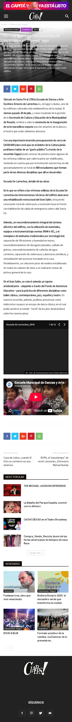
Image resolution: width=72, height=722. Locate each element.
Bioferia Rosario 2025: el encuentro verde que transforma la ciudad (51, 599)
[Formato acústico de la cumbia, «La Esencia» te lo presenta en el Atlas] (53, 619)
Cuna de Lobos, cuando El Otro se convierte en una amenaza (17, 461)
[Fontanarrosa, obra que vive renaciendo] (19, 582)
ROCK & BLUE (10, 633)
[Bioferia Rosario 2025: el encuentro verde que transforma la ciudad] (53, 582)
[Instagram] (31, 713)
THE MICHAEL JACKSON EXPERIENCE (45, 486)
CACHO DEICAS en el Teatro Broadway (45, 519)
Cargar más (35, 552)
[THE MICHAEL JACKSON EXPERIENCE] (12, 490)
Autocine (9, 591)
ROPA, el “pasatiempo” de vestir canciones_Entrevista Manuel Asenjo (53, 461)
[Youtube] (49, 713)
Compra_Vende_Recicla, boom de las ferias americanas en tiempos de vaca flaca (46, 540)
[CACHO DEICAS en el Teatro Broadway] (12, 524)
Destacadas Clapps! (19, 24)
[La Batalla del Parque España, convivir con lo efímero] (12, 507)
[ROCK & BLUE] (19, 619)
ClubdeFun (26, 29)
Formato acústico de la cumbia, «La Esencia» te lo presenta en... (52, 637)
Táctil (36, 29)
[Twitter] (40, 713)
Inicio (4, 24)
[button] (67, 16)
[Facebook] (22, 713)
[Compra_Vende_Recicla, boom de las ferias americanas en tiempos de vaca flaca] (12, 541)
